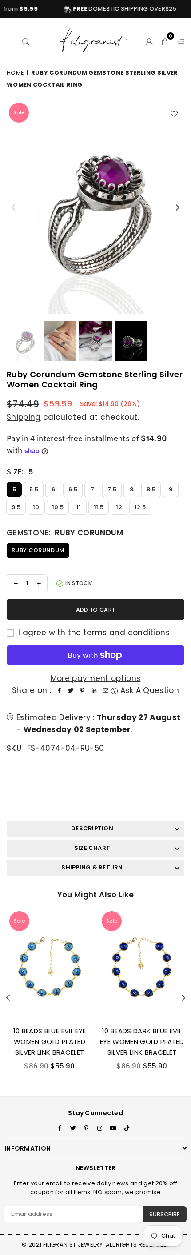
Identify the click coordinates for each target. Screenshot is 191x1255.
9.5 (16, 507)
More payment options (96, 678)
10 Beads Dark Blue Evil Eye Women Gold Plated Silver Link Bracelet (142, 1041)
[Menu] (10, 40)
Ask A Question (148, 690)
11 (78, 507)
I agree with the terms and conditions (93, 632)
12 (119, 507)
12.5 (140, 507)
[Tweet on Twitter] (70, 691)
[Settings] (178, 40)
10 (36, 507)
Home (15, 72)
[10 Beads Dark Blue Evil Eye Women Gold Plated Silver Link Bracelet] (141, 964)
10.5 (58, 507)
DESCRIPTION (92, 828)
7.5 (111, 489)
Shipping (24, 417)
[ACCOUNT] (149, 40)
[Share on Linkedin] (93, 691)
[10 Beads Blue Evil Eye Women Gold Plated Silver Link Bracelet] (49, 964)
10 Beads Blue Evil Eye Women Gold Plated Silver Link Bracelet (49, 1041)
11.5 (98, 507)
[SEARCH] (26, 40)
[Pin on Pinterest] (82, 691)
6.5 (72, 489)
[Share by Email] (105, 691)
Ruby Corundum (38, 550)
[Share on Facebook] (59, 691)
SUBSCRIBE (164, 1214)
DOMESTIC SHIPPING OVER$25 (110, 8)
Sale (18, 112)
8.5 (151, 489)
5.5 (33, 489)
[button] (165, 40)
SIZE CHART (92, 848)
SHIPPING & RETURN (92, 867)
